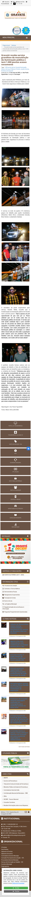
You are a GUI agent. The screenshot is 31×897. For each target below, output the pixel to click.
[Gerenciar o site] (29, 825)
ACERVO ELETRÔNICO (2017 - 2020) (14, 587)
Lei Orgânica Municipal (10, 617)
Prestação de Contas (10, 610)
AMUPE (5, 790)
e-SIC (15, 453)
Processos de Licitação (10, 598)
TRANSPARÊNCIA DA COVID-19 (15, 435)
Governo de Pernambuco (10, 794)
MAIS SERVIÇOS (15, 527)
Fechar (17, 891)
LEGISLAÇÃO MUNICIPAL (15, 517)
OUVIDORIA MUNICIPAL (15, 462)
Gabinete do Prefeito (7, 864)
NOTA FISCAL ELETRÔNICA (15, 481)
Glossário (6, 1)
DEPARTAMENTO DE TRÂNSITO (15, 508)
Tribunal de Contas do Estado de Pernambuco (16, 797)
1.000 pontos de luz (9, 67)
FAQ (13, 1)
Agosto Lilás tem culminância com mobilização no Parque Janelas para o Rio (19, 656)
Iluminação (23, 67)
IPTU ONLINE (15, 471)
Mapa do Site (20, 1)
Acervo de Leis (8, 613)
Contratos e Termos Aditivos (12, 601)
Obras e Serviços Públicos (8, 69)
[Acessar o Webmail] (26, 825)
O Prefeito (4, 860)
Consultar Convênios (9, 815)
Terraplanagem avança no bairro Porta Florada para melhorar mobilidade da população (19, 699)
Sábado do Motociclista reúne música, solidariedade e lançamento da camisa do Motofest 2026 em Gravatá (19, 641)
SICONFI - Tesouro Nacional (10, 812)
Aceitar (17, 888)
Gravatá (18, 67)
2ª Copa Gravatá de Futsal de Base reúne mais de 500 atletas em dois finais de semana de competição (19, 732)
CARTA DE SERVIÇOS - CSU (15, 444)
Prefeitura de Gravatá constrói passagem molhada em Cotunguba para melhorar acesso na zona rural (18, 716)
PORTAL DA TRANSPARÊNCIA (16, 425)
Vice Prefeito (4, 862)
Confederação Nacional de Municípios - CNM (15, 806)
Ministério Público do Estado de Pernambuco (15, 800)
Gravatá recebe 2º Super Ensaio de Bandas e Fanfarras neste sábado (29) (17, 670)
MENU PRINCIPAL (9, 37)
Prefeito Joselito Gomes (22, 69)
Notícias (14, 45)
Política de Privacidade (18, 883)
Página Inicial (6, 45)
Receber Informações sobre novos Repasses (15, 818)
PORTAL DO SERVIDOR (15, 490)
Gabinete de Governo (7, 866)
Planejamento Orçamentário (12, 607)
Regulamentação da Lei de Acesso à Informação (13, 620)
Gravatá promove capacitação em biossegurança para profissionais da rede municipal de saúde (18, 684)
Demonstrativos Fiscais (10, 604)
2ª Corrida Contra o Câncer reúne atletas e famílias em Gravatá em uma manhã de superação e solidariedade (19, 748)
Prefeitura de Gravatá (7, 71)
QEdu (5, 809)
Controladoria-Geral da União (11, 803)
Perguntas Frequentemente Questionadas (15, 624)
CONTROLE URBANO (15, 499)
